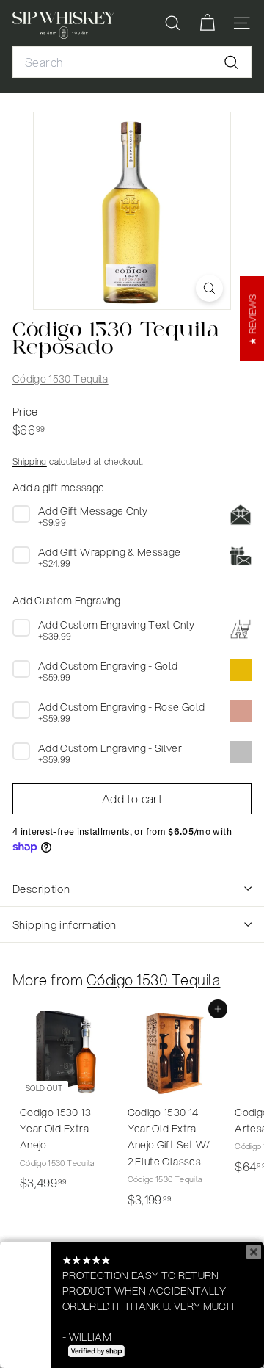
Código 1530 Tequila (60, 379)
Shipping (29, 461)
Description (41, 888)
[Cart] (207, 23)
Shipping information (64, 924)
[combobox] (132, 62)
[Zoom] (209, 288)
